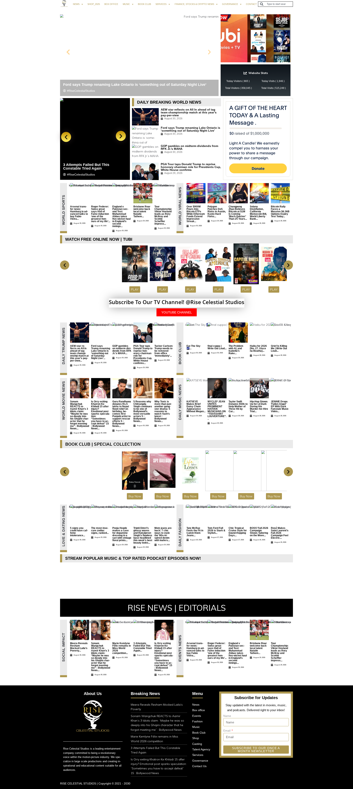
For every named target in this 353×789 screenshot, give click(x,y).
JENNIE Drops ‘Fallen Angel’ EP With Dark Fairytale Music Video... (280, 406)
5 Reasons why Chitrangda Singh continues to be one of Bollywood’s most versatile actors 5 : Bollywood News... (142, 411)
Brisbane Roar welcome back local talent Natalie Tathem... (141, 211)
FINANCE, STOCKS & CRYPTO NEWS (194, 4)
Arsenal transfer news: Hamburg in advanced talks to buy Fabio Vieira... (79, 212)
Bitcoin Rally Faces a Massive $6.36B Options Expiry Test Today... (280, 211)
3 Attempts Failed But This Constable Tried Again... (142, 647)
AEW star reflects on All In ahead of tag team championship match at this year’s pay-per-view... (79, 353)
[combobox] (275, 4)
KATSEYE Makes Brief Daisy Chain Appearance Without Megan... (196, 406)
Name (227, 715)
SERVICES (160, 4)
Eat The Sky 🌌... (193, 347)
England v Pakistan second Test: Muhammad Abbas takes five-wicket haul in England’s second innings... (121, 216)
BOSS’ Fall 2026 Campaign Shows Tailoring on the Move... (259, 532)
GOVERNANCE (230, 4)
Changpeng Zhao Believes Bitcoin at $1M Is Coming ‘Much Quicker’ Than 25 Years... (238, 212)
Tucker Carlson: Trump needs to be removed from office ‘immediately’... (163, 351)
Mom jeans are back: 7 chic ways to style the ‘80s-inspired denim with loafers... (163, 534)
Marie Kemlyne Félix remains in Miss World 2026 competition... (121, 648)
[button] (68, 52)
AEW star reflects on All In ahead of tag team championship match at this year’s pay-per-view (189, 112)
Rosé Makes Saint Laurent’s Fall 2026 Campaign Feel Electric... (279, 533)
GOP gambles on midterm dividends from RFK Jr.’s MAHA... (121, 350)
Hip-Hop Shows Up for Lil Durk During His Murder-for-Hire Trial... (259, 406)
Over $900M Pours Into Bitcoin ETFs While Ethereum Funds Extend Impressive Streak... (196, 214)
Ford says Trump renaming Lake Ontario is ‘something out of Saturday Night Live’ (134, 85)
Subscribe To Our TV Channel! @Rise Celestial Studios (176, 302)
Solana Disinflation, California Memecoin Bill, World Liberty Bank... (258, 212)
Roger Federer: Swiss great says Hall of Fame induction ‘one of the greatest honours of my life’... (100, 214)
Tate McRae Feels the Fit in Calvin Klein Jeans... (195, 532)
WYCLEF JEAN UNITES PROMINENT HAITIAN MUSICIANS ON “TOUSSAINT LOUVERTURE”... (217, 410)
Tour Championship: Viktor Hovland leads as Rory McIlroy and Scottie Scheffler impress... (163, 215)
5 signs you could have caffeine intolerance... (79, 532)
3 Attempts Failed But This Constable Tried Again (86, 166)
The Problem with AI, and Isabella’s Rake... (236, 350)
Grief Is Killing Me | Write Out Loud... (279, 348)
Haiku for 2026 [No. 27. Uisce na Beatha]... (258, 348)
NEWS (76, 4)
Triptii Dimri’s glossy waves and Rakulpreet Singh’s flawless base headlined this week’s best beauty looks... (142, 535)
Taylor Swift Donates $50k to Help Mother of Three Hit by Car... (238, 406)
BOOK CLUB (144, 4)
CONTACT (251, 4)
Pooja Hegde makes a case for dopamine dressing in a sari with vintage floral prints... (121, 534)
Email (227, 730)
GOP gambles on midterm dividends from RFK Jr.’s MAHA (189, 147)
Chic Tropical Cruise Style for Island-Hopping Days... (238, 532)
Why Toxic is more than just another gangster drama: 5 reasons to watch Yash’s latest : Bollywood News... (162, 411)
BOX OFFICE (111, 4)
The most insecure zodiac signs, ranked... (100, 530)
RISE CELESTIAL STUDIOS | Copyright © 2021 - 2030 (95, 783)
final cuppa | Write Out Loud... (217, 347)
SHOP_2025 (93, 4)
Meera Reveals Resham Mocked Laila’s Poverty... (79, 647)
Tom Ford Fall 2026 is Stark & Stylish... (216, 530)
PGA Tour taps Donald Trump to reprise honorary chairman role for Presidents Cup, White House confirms (191, 166)
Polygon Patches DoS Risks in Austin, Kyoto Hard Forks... (217, 211)
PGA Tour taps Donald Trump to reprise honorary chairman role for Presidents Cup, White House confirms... (142, 355)
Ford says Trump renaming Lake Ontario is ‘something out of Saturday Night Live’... (100, 352)
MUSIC (126, 4)
